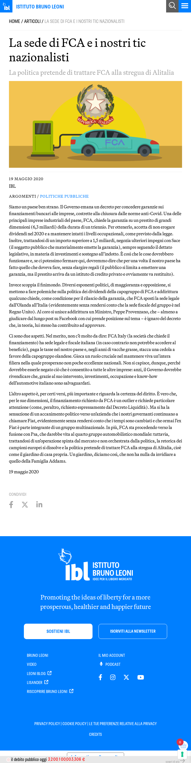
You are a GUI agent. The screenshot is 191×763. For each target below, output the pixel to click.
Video (32, 664)
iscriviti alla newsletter (132, 631)
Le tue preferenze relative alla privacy (123, 724)
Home (14, 21)
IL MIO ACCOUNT (111, 655)
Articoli (32, 21)
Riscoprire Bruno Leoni (47, 691)
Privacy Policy (47, 724)
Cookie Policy (74, 724)
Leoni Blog (36, 674)
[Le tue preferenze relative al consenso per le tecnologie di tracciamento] (182, 754)
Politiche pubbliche (64, 196)
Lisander (35, 682)
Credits (95, 734)
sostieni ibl (58, 631)
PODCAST (112, 664)
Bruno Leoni (37, 655)
